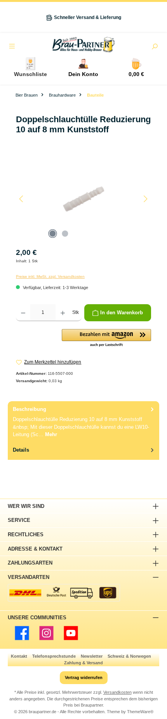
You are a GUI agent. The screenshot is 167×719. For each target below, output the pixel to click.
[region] (83, 199)
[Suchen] (154, 47)
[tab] (83, 421)
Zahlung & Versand (83, 662)
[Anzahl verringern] (23, 312)
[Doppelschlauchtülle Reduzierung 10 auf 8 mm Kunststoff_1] (83, 199)
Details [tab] (21, 450)
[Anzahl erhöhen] (63, 312)
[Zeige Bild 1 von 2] (52, 233)
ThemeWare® (140, 711)
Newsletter (92, 656)
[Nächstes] (145, 198)
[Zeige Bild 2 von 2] (65, 233)
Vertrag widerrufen (84, 677)
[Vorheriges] (22, 198)
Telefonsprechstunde (54, 656)
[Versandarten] (64, 592)
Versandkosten (117, 692)
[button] (106, 338)
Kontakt (19, 656)
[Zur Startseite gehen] (83, 44)
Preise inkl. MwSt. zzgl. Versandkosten (50, 276)
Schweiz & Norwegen (129, 656)
